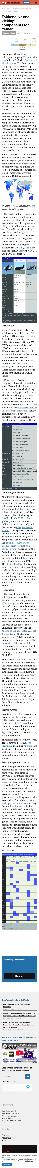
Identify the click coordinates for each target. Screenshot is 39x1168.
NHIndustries (30, 57)
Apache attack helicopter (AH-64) (19, 631)
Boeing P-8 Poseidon (17, 564)
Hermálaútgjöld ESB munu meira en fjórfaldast (16, 1005)
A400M (5, 518)
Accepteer (7, 1164)
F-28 (26, 248)
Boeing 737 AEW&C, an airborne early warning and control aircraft (16, 546)
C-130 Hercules (22, 518)
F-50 (32, 248)
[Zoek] (32, 2)
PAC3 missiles (22, 509)
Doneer (26, 2)
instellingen (29, 1161)
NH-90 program (10, 603)
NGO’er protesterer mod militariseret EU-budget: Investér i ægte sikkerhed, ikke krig (19, 1014)
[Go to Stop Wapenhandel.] (2, 9)
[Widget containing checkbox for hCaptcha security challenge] (17, 1088)
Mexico (5, 367)
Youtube (6, 1140)
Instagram (7, 1138)
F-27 (21, 248)
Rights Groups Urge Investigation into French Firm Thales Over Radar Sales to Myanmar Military (18, 1024)
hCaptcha (8, 1082)
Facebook (6, 1135)
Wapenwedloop (9, 33)
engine (30, 746)
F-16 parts (22, 723)
